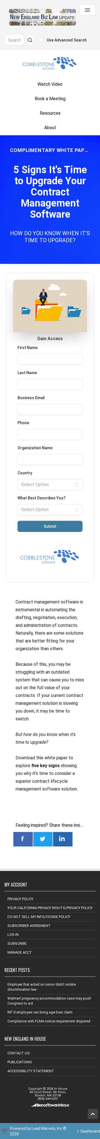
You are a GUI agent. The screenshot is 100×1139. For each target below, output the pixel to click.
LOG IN (13, 934)
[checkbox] (40, 40)
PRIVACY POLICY (20, 899)
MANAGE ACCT (20, 952)
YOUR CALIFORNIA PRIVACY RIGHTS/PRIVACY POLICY (50, 908)
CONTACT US (19, 1053)
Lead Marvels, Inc (47, 1128)
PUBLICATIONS (20, 1062)
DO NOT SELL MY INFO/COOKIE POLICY (39, 917)
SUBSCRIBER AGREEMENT (29, 926)
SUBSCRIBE (17, 943)
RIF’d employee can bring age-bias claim (40, 1012)
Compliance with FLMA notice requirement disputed (49, 1021)
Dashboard (90, 1131)
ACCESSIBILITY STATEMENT (31, 1071)
